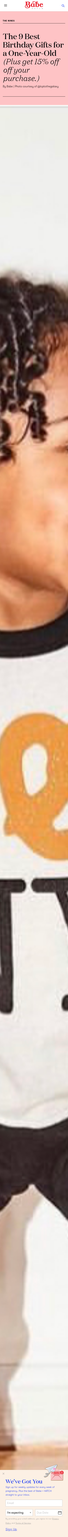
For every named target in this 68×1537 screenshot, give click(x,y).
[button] (63, 5)
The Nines (9, 21)
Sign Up (11, 1529)
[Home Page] (34, 5)
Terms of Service (23, 1523)
